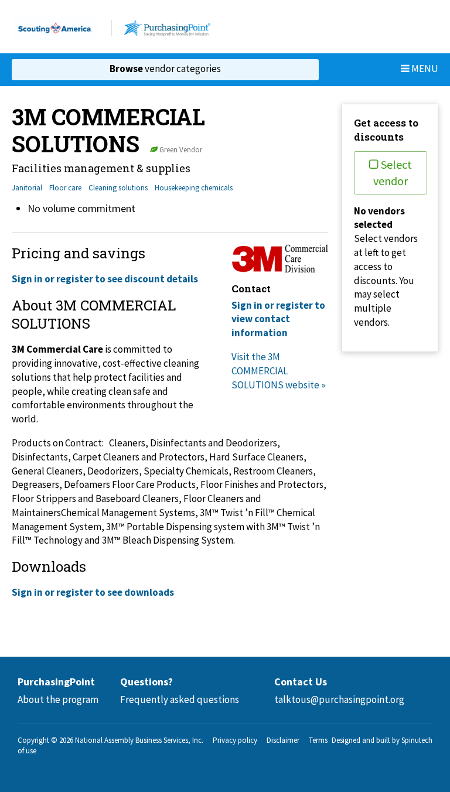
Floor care (65, 188)
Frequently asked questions (179, 699)
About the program (58, 699)
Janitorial (27, 188)
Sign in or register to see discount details (105, 278)
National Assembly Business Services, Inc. (139, 740)
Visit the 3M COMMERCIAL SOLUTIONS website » (278, 370)
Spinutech (416, 740)
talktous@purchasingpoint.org (339, 699)
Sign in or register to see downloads (93, 592)
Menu (424, 68)
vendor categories (165, 68)
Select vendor (392, 172)
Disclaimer (283, 740)
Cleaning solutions (118, 188)
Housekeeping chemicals (194, 188)
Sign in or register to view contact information (278, 319)
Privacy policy (235, 740)
